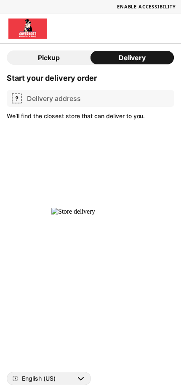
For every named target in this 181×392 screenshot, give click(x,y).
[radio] (48, 57)
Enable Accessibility (146, 6)
